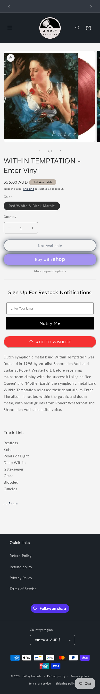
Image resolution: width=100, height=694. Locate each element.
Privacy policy (79, 676)
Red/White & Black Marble (34, 207)
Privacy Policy (21, 578)
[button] (9, 28)
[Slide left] (39, 151)
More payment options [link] (50, 271)
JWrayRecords (31, 675)
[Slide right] (60, 151)
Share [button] (13, 504)
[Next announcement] (91, 6)
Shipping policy (66, 683)
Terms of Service (23, 589)
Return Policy (21, 556)
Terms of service (40, 683)
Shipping (28, 188)
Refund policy (21, 567)
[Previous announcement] (9, 6)
